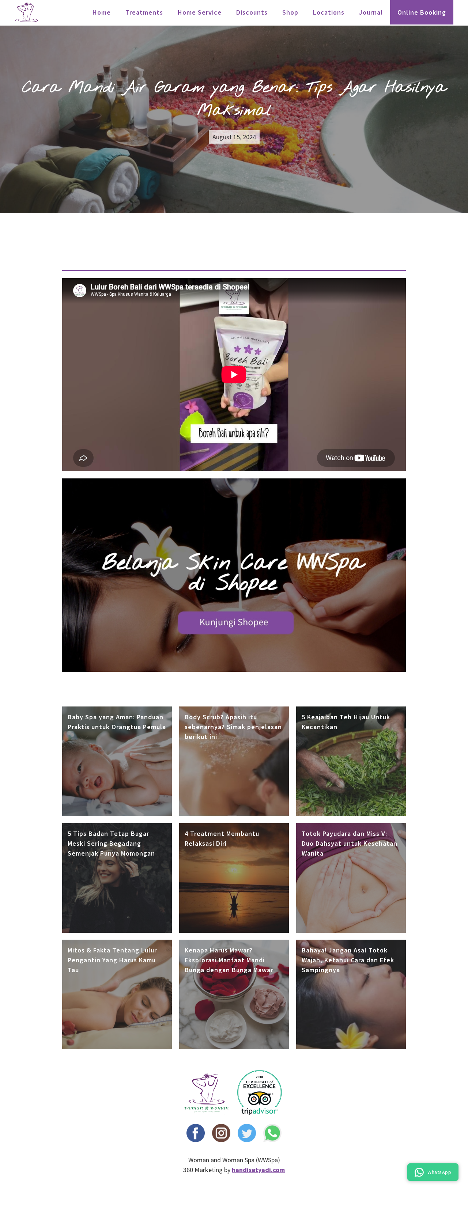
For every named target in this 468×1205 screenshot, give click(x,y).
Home (102, 12)
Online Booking (421, 12)
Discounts (252, 12)
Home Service (200, 12)
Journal (371, 12)
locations (328, 12)
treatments (144, 12)
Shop (290, 12)
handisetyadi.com (258, 1170)
